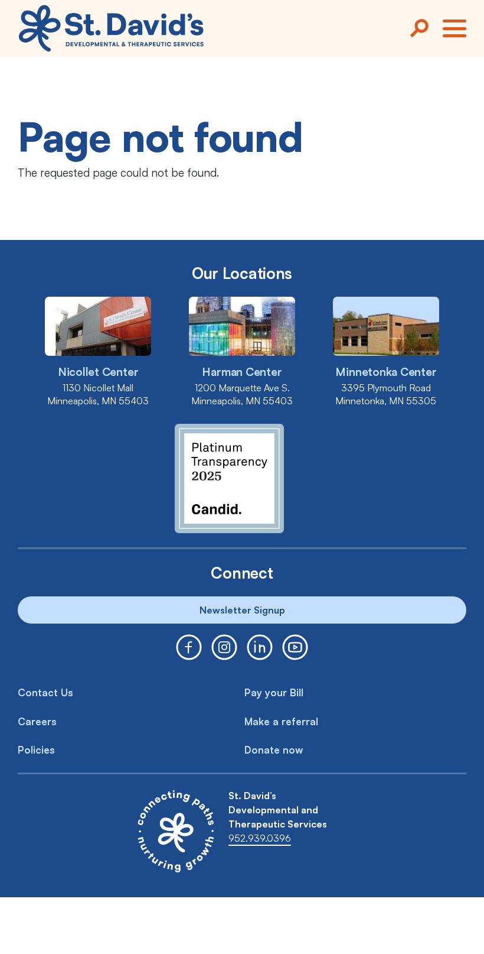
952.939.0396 (259, 838)
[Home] (111, 28)
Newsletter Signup (242, 610)
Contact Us (45, 692)
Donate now (273, 750)
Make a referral (281, 721)
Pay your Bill (273, 692)
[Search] (419, 28)
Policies (36, 750)
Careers (37, 721)
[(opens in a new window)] (189, 647)
